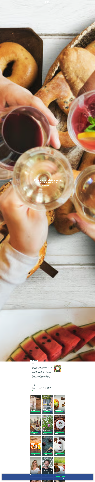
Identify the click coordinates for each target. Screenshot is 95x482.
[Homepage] (47, 2)
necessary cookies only (61, 478)
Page (32, 360)
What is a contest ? (36, 390)
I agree (61, 476)
